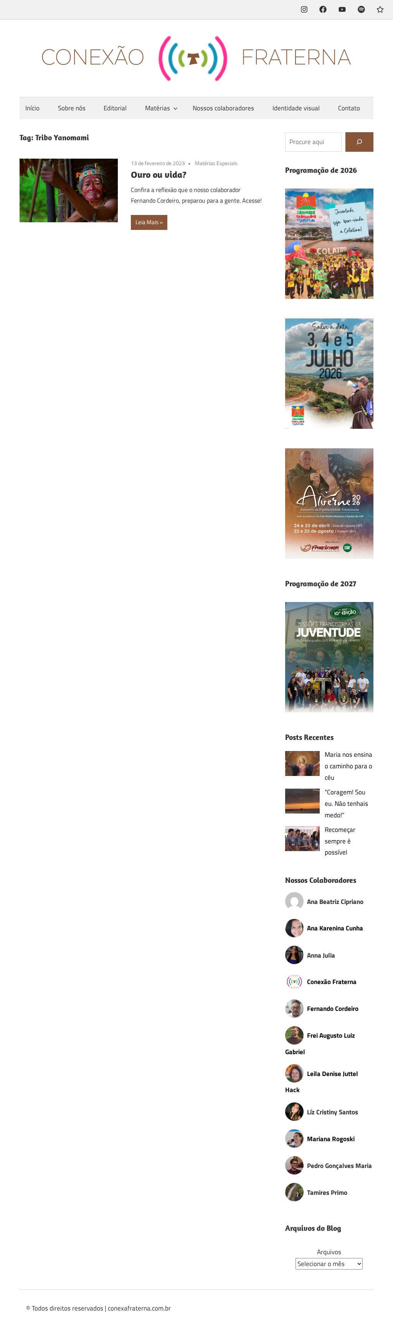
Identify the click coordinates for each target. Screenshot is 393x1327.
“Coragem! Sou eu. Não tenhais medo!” (346, 803)
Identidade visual (296, 108)
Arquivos (329, 1252)
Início (32, 108)
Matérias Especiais (216, 163)
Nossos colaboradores (223, 108)
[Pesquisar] (359, 142)
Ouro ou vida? (159, 174)
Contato (349, 108)
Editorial (115, 108)
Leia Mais (147, 222)
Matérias (157, 108)
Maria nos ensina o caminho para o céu (348, 766)
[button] (329, 244)
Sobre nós (72, 108)
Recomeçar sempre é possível (340, 841)
